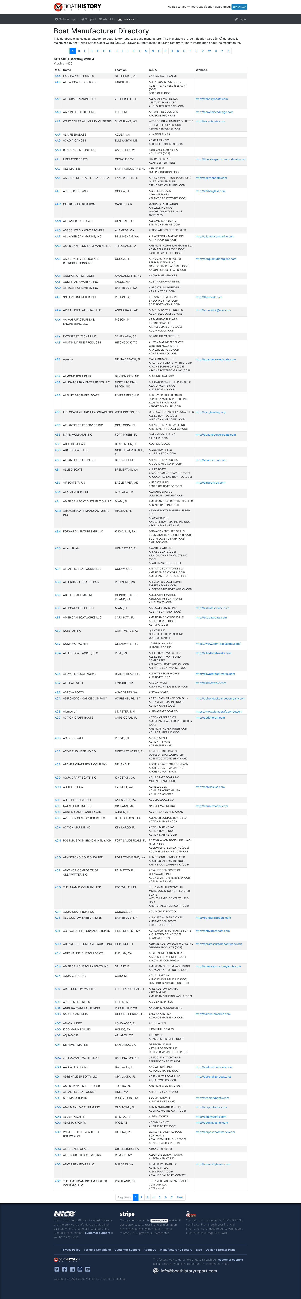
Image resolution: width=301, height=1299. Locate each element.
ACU (58, 944)
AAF (57, 134)
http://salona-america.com (213, 1014)
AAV (57, 297)
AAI (57, 159)
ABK (57, 492)
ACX (57, 975)
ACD (58, 738)
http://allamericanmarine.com (215, 236)
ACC (58, 717)
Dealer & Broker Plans (221, 1249)
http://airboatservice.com (212, 608)
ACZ (57, 1002)
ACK (57, 812)
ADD (58, 1029)
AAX (57, 319)
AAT (57, 282)
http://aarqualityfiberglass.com (216, 259)
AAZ (57, 342)
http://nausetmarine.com (212, 806)
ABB (57, 395)
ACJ (57, 806)
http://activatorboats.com (213, 931)
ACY (58, 989)
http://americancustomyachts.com (218, 966)
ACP (57, 870)
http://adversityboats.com (213, 1164)
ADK (58, 1092)
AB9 (57, 376)
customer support (97, 1233)
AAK (57, 178)
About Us (108, 19)
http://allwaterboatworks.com (215, 673)
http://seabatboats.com (211, 617)
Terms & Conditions (97, 1249)
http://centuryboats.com (212, 99)
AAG (58, 140)
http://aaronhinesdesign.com (214, 112)
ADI (57, 1076)
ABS (57, 608)
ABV (57, 643)
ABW (58, 653)
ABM (58, 510)
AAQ (58, 246)
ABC (58, 412)
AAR (57, 259)
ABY (57, 683)
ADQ (58, 1149)
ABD (58, 425)
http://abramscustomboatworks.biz (219, 944)
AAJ (57, 168)
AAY (57, 336)
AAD (58, 112)
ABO (58, 548)
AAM (58, 204)
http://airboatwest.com (211, 683)
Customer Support (127, 1249)
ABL (57, 501)
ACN (58, 840)
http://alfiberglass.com (211, 191)
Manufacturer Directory (176, 1249)
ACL (57, 818)
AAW (58, 310)
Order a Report (68, 19)
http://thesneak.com (209, 297)
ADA (58, 1008)
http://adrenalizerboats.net (213, 1076)
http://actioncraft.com (210, 717)
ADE (58, 1035)
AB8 (57, 359)
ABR (57, 595)
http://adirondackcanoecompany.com (220, 698)
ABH (58, 460)
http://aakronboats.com (211, 178)
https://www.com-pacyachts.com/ (218, 643)
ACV (58, 953)
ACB (57, 711)
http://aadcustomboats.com (214, 1067)
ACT (57, 931)
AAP (57, 236)
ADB (58, 1014)
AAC (58, 99)
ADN (58, 1116)
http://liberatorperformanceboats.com (221, 159)
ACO (58, 857)
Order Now (239, 6)
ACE (57, 751)
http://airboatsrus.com (210, 482)
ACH (58, 787)
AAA (58, 76)
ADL (57, 1098)
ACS (57, 917)
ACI (57, 800)
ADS (58, 1164)
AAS (57, 275)
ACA (58, 698)
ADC (58, 1023)
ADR (58, 1155)
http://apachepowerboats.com (216, 359)
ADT (58, 1181)
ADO (58, 1122)
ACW (58, 966)
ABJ (57, 482)
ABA (57, 382)
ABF (57, 444)
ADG (58, 1057)
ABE (57, 434)
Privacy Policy (70, 1249)
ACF (57, 764)
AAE (57, 121)
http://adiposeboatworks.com (215, 1132)
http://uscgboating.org (211, 412)
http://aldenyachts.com (211, 1116)
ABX (57, 673)
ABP (57, 568)
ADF (57, 1044)
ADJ (57, 1086)
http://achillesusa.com (210, 787)
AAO (58, 230)
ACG (58, 777)
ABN (58, 531)
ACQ (58, 887)
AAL (57, 191)
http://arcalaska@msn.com (213, 310)
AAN (58, 221)
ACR (57, 911)
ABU (58, 630)
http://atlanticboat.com (211, 460)
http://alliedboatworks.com (213, 653)
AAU (58, 287)
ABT (57, 617)
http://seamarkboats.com (212, 1098)
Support (90, 19)
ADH (58, 1067)
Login (242, 19)
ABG (58, 450)
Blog (199, 1249)
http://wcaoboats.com (210, 121)
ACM (58, 827)
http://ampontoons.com (211, 1107)
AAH (58, 150)
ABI (57, 469)
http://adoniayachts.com (212, 1122)
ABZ (57, 692)
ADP (58, 1132)
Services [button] (128, 19)
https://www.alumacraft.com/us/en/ (219, 711)
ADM (58, 1107)
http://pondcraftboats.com (213, 917)
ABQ (58, 582)
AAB (57, 82)
